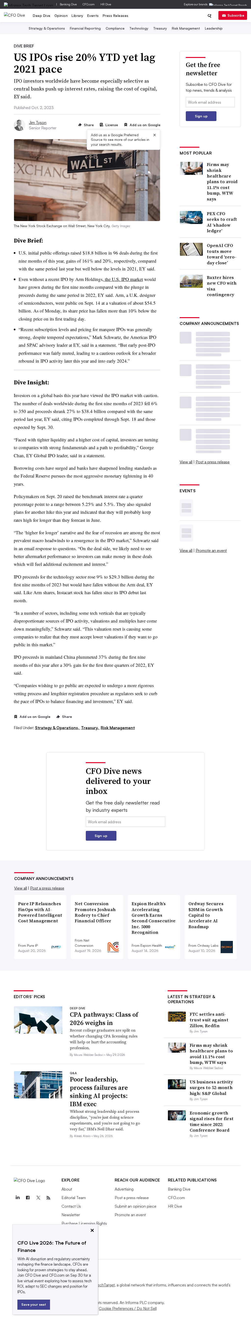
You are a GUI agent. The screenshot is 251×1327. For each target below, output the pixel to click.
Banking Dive (68, 4)
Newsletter (71, 1214)
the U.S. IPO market (123, 279)
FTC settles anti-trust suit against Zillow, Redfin (209, 1020)
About (67, 1189)
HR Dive (105, 4)
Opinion (61, 15)
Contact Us (71, 1206)
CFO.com (89, 4)
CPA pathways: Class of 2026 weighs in (104, 1018)
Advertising (124, 1189)
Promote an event (211, 550)
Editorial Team (74, 1197)
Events (93, 15)
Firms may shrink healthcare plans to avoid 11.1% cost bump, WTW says (222, 182)
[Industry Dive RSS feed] (48, 1198)
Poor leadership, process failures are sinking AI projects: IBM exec (99, 1091)
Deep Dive (41, 15)
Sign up (201, 116)
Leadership (214, 28)
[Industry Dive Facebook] (28, 1198)
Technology (138, 28)
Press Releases (115, 15)
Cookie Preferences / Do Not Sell (128, 1308)
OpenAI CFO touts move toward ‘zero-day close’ (221, 254)
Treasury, (90, 727)
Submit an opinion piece (135, 1206)
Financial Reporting (85, 28)
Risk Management (186, 28)
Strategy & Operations (47, 28)
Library (77, 15)
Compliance (115, 28)
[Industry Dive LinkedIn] (18, 1198)
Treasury (160, 28)
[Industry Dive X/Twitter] (38, 1198)
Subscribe (235, 15)
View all (186, 461)
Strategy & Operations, (57, 727)
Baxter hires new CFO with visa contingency (222, 286)
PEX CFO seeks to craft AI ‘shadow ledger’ (222, 222)
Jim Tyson (37, 122)
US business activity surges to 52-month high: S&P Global (211, 1087)
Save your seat (33, 1304)
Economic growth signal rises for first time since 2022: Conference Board (212, 1121)
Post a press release (213, 461)
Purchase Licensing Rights (84, 1223)
